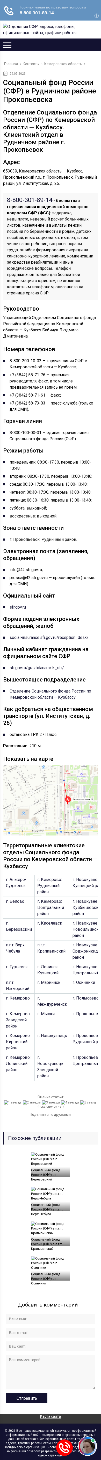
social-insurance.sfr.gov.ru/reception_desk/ (49, 637)
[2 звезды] (32, 1102)
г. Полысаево (86, 998)
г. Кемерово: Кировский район (18, 1041)
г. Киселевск (49, 923)
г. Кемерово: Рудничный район (49, 885)
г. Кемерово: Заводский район (18, 1020)
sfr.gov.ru (18, 607)
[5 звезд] (88, 1102)
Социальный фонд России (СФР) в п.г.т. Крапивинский (47, 1244)
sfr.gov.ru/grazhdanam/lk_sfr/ (37, 667)
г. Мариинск (48, 982)
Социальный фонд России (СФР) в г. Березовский (45, 1174)
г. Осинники (84, 982)
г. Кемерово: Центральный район (50, 907)
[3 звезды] (51, 1102)
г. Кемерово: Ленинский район (18, 1063)
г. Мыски (46, 1013)
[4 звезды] (70, 1102)
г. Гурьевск (17, 966)
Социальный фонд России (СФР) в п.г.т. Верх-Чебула (47, 1209)
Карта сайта (50, 1416)
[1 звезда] (13, 1102)
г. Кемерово (18, 998)
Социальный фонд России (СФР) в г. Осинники (45, 1278)
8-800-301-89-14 (29, 200)
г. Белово (15, 901)
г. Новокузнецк (52, 1035)
